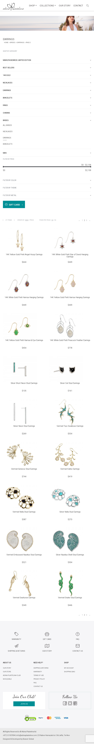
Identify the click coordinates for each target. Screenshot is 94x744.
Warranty (38, 672)
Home (6, 42)
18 (52, 220)
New (26, 220)
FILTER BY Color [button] (9, 180)
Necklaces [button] (7, 82)
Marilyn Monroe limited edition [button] (17, 60)
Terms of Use (39, 675)
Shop (32, 5)
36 (55, 220)
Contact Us (38, 686)
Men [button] (4, 153)
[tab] (47, 60)
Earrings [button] (7, 90)
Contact (78, 5)
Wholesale (7, 679)
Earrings (20, 42)
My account (69, 668)
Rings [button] (5, 105)
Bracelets (7, 144)
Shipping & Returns (41, 668)
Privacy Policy (39, 679)
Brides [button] (6, 120)
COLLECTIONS (47, 5)
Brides (12, 42)
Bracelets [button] (7, 98)
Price (32, 220)
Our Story (64, 5)
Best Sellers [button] (8, 67)
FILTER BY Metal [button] (9, 195)
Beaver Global (28, 739)
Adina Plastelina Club (12, 675)
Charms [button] (6, 113)
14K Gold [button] (7, 75)
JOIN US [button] (24, 703)
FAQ (35, 683)
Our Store (7, 672)
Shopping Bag (69, 672)
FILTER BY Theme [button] (10, 188)
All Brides (7, 125)
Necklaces (7, 131)
